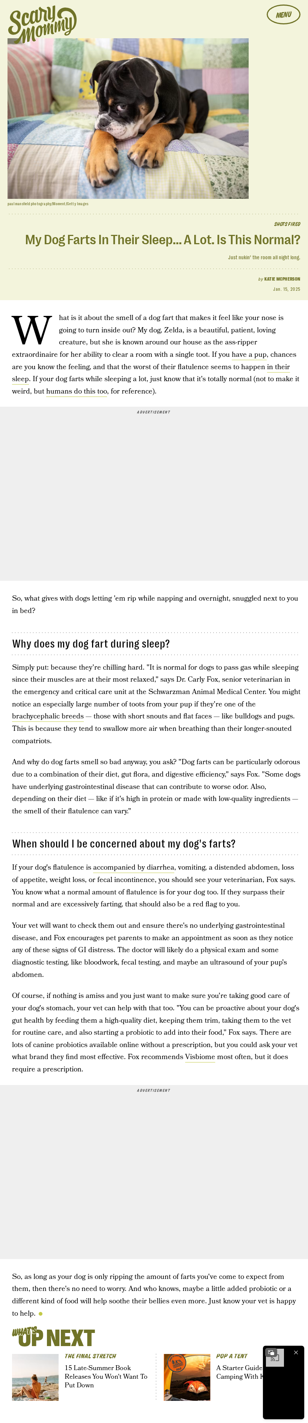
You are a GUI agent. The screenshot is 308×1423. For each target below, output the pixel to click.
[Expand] (271, 1352)
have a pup (249, 355)
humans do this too (76, 391)
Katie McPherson (282, 279)
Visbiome (200, 1057)
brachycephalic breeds (48, 716)
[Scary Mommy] (42, 24)
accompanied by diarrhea (133, 868)
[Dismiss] (296, 1352)
